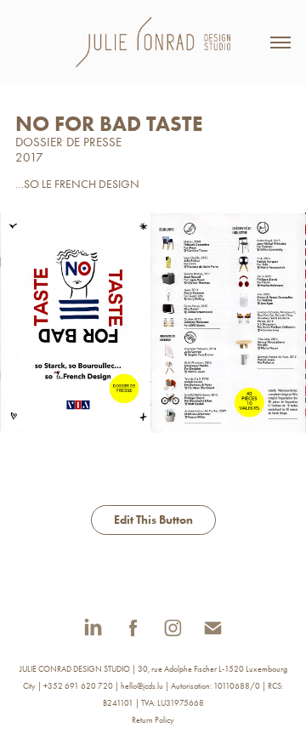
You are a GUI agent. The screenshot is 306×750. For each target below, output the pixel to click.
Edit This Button (153, 520)
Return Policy (153, 720)
